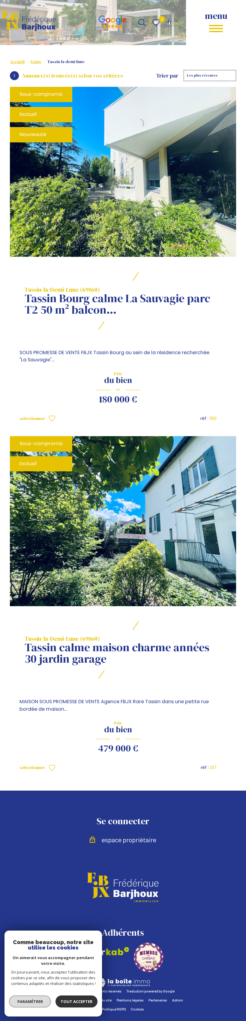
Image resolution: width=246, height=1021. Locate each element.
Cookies (137, 1009)
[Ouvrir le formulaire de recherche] (142, 22)
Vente (35, 62)
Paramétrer (30, 1001)
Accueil (17, 62)
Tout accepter (76, 1001)
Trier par (167, 75)
